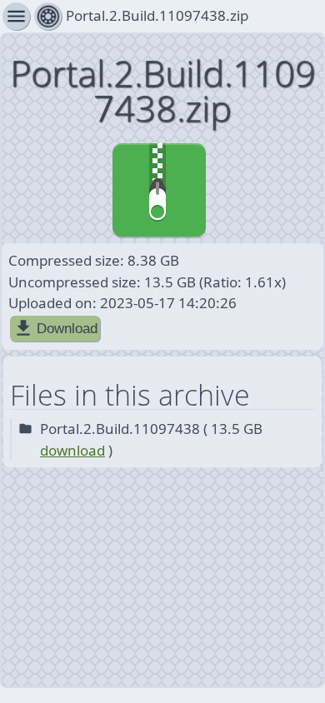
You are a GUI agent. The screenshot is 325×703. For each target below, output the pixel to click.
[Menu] (48, 16)
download (72, 450)
